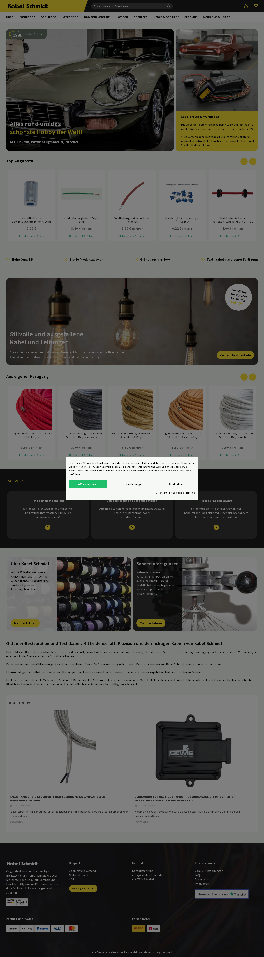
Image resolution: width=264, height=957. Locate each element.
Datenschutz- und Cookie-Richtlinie (175, 492)
